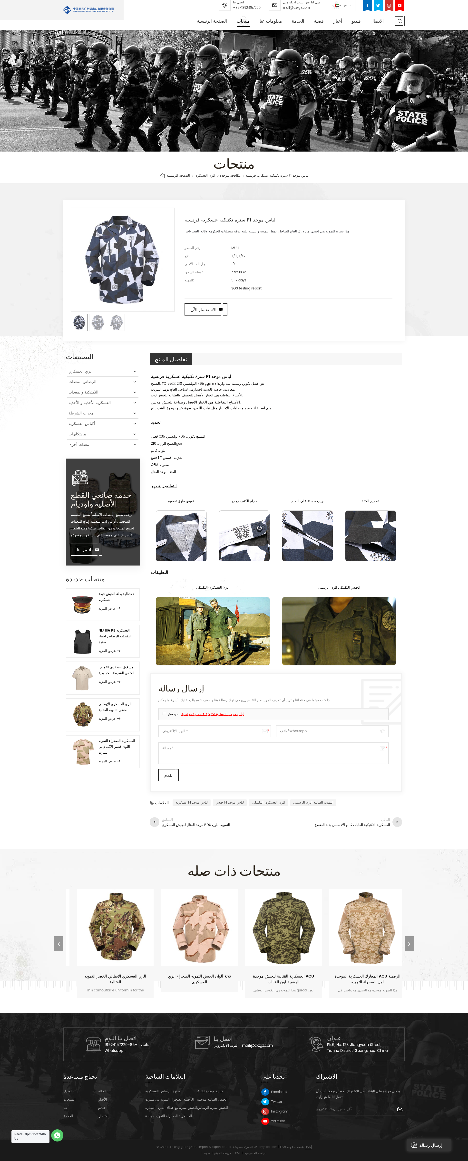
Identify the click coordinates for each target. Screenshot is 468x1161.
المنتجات (69, 1099)
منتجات (243, 21)
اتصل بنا (84, 549)
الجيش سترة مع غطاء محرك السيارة (171, 1108)
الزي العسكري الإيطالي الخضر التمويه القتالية (115, 707)
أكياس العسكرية (81, 424)
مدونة (207, 1153)
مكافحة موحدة (230, 175)
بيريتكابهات (77, 434)
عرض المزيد (107, 608)
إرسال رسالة (430, 1145)
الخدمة (298, 21)
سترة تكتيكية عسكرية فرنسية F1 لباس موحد (212, 714)
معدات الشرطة (81, 413)
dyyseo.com (268, 1147)
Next (409, 943)
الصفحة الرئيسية (212, 21)
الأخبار (102, 1099)
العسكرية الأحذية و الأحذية (89, 403)
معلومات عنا (271, 21)
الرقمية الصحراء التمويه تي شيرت (169, 1099)
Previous (58, 943)
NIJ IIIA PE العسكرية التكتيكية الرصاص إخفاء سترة (115, 636)
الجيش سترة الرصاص (212, 1108)
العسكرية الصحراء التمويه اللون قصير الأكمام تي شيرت (116, 746)
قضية (319, 21)
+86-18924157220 (247, 7)
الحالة (102, 1091)
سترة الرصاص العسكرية (162, 1091)
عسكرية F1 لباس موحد (192, 802)
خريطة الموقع (222, 1153)
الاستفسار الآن (203, 309)
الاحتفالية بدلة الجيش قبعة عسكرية (117, 597)
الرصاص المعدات (82, 382)
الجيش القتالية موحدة (212, 1099)
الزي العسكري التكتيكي (268, 802)
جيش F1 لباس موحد (230, 802)
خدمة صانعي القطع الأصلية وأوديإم (101, 499)
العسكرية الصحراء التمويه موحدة (168, 1116)
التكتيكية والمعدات (83, 392)
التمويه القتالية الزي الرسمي (313, 802)
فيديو (356, 21)
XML (238, 1153)
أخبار (337, 21)
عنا (65, 1108)
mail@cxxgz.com (296, 7)
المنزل (68, 1091)
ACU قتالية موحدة (210, 1091)
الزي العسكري (205, 175)
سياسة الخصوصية (255, 1153)
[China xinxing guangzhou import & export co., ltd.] (88, 10)
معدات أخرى (78, 444)
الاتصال (377, 21)
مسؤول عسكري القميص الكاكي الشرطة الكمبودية (116, 670)
